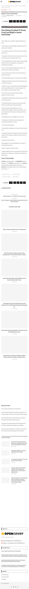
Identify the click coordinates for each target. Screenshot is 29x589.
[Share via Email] (24, 21)
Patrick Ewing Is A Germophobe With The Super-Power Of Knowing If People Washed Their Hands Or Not (19, 480)
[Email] (16, 587)
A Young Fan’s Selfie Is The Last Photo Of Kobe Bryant (19, 460)
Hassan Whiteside (16, 174)
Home (2, 5)
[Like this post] (11, 21)
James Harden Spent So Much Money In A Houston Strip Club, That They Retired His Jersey (19, 443)
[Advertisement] (14, 385)
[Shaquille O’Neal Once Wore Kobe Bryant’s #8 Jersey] (5, 453)
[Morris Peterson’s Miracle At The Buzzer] (14, 219)
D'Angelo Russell (6, 174)
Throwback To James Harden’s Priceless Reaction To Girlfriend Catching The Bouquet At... (14, 305)
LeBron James (15, 176)
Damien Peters (10, 15)
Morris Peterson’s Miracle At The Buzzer (14, 229)
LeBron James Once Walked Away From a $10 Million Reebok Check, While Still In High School (18, 470)
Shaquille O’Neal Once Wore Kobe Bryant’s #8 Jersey (18, 451)
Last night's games (6, 176)
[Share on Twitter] (17, 21)
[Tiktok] (18, 587)
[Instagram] (13, 587)
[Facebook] (11, 587)
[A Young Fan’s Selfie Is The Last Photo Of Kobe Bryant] (5, 461)
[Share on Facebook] (14, 21)
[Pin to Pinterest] (21, 21)
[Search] (27, 1)
